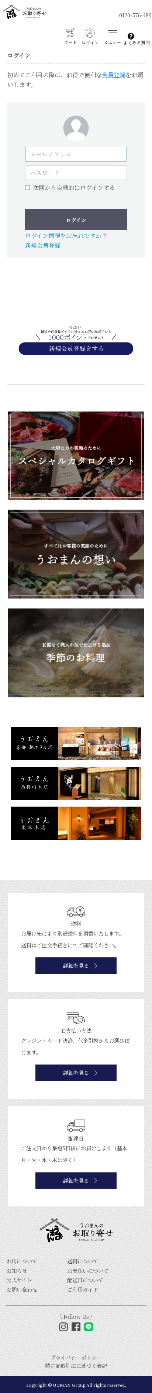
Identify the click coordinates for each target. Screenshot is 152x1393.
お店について (21, 1261)
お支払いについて (87, 1270)
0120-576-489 (135, 15)
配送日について (85, 1280)
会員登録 (113, 75)
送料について (82, 1261)
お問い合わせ (21, 1289)
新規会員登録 (43, 245)
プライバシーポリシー (76, 1357)
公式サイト (19, 1280)
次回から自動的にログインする (74, 188)
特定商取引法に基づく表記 (76, 1365)
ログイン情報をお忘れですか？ (66, 235)
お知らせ (16, 1270)
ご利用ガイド (82, 1289)
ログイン (76, 220)
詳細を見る (76, 965)
